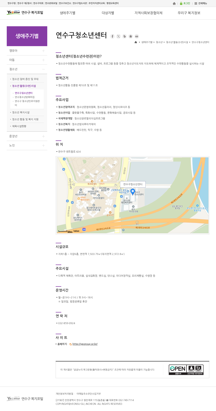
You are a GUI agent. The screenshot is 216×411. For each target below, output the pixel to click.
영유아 (13, 50)
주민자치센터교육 (97, 3)
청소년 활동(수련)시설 (24, 86)
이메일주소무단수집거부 (89, 394)
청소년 (13, 69)
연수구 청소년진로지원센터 (27, 103)
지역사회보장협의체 (148, 13)
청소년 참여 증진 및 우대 (25, 79)
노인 (12, 145)
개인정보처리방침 (64, 394)
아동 (12, 59)
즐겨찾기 (130, 36)
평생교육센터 (112, 3)
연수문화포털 (51, 3)
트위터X (118, 36)
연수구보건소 (65, 3)
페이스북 (112, 36)
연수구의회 (38, 3)
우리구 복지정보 (189, 13)
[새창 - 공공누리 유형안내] (186, 369)
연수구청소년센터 (23, 93)
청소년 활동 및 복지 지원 (25, 119)
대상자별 (108, 13)
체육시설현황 (19, 126)
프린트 (136, 36)
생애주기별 (67, 13)
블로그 (124, 36)
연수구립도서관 (80, 3)
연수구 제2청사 (24, 3)
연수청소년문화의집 (25, 97)
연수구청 (12, 3)
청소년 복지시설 (20, 112)
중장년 (13, 136)
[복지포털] (174, 3)
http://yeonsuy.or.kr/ (85, 344)
